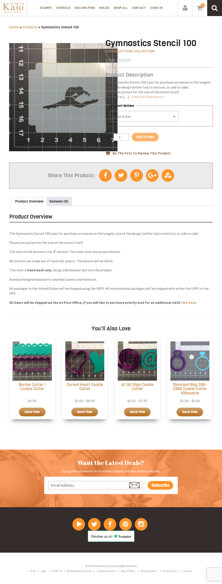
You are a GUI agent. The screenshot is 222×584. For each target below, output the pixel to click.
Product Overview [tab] (29, 201)
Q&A (43, 571)
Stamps (46, 8)
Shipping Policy (149, 571)
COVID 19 (156, 8)
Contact (139, 8)
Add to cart (145, 137)
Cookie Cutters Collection (130, 51)
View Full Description (148, 97)
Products (30, 27)
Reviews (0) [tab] (58, 201)
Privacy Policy (170, 571)
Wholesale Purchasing (79, 571)
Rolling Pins (85, 8)
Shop (33, 571)
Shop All (121, 8)
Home (14, 27)
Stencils (63, 8)
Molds (104, 8)
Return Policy (128, 571)
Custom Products (106, 571)
